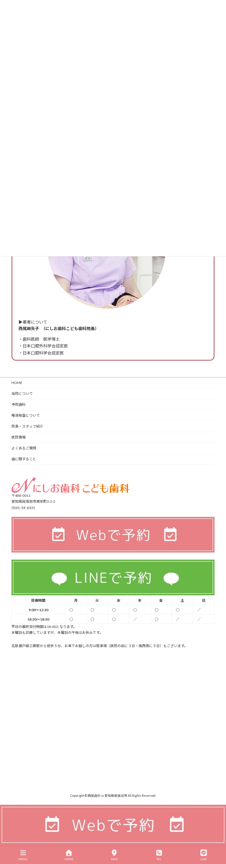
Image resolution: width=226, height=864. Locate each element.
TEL (159, 859)
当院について (22, 393)
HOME (16, 382)
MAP (114, 859)
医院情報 (18, 437)
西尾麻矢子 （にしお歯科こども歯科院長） (59, 328)
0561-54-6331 (23, 507)
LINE (203, 859)
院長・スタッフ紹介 (27, 426)
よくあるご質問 (23, 448)
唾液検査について (25, 415)
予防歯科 (18, 404)
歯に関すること (23, 459)
